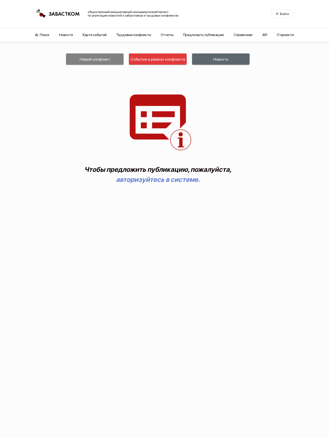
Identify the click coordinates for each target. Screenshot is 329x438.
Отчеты (167, 35)
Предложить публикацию (203, 35)
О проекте (285, 35)
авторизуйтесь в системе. (158, 179)
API (264, 35)
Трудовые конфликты (133, 35)
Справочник (243, 35)
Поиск (44, 35)
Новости (66, 35)
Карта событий (95, 35)
